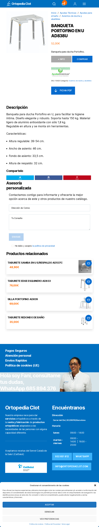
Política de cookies (36, 524)
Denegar (49, 512)
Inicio (53, 13)
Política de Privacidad (52, 524)
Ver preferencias (49, 519)
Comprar (82, 59)
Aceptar (49, 504)
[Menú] (84, 3)
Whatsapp (82, 456)
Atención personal (18, 355)
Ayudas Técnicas (68, 13)
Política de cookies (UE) (22, 365)
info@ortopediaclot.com (71, 466)
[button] (95, 485)
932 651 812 (62, 456)
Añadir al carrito (88, 263)
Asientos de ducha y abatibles (80, 81)
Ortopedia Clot (21, 3)
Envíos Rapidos (16, 360)
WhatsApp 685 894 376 (28, 388)
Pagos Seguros (16, 350)
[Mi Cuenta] (75, 3)
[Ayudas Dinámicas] (60, 71)
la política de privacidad (43, 246)
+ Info (61, 59)
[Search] (54, 3)
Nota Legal (65, 524)
